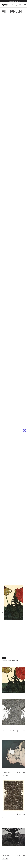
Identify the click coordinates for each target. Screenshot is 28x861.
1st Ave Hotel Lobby (9, 731)
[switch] (16, 4)
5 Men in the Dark (8, 814)
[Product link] (13, 712)
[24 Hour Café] (13, 773)
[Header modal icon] (12, 5)
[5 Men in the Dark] (13, 815)
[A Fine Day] (13, 857)
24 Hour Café (6, 772)
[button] (12, 5)
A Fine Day (5, 855)
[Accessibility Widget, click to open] (24, 430)
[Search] (20, 5)
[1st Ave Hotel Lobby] (13, 732)
